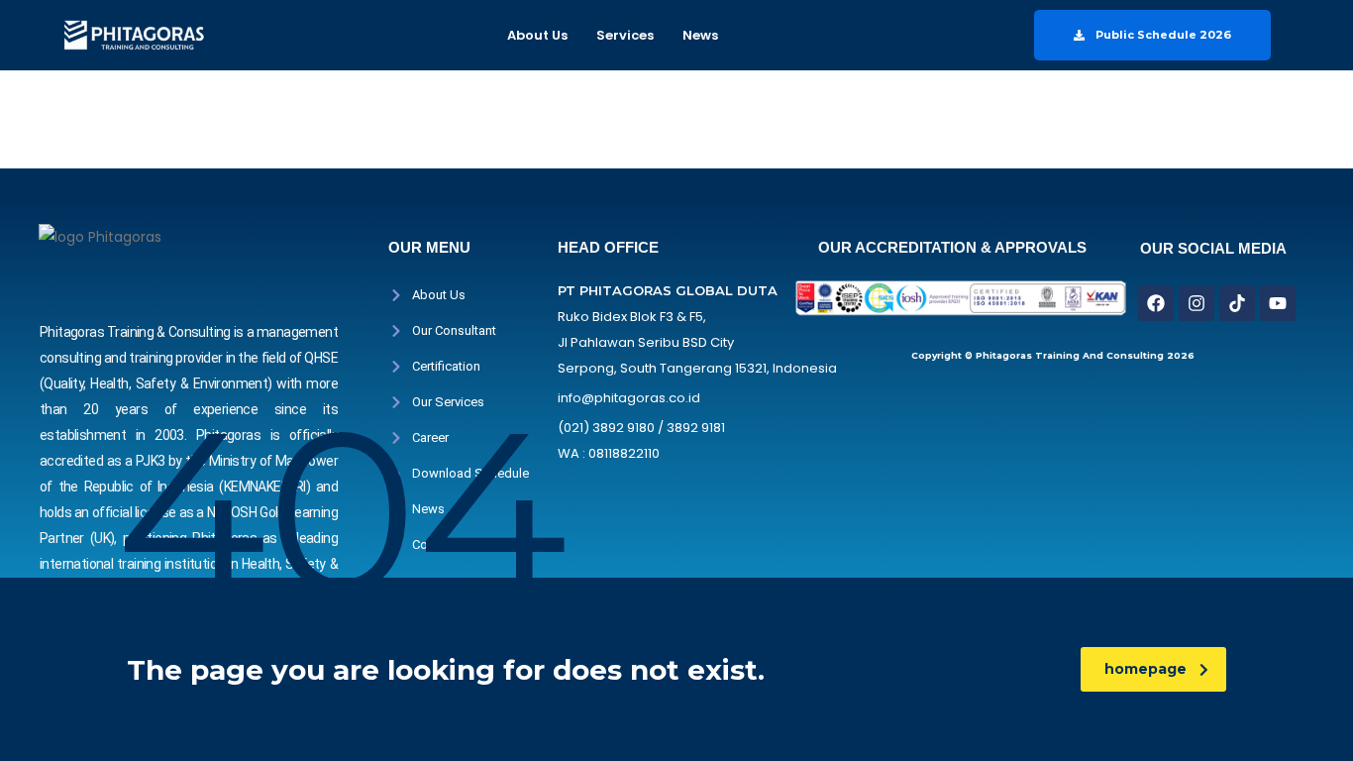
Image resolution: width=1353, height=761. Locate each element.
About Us (537, 35)
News (700, 35)
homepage (1145, 669)
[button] (542, 35)
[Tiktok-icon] (1237, 303)
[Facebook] (1156, 303)
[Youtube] (1278, 303)
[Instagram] (1196, 303)
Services (625, 35)
